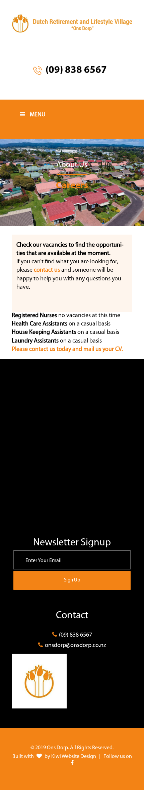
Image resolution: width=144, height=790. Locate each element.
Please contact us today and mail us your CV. (67, 350)
